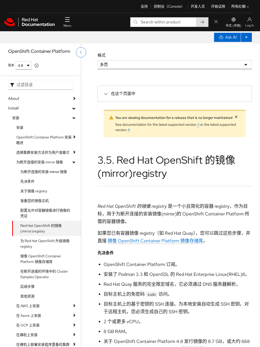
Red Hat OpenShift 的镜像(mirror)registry (41, 228)
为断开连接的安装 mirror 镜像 (39, 162)
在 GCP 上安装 (28, 325)
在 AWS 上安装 (28, 306)
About (13, 98)
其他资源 (27, 296)
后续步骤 (27, 286)
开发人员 (198, 6)
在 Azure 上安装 (28, 315)
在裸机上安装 (27, 335)
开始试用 (218, 6)
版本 (11, 65)
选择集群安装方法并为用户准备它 (43, 152)
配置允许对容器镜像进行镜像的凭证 (45, 213)
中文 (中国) (233, 26)
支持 (144, 6)
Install (13, 108)
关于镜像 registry (33, 191)
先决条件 (27, 181)
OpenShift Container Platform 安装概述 (44, 140)
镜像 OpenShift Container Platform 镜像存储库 (40, 259)
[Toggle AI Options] (246, 37)
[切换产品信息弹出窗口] (36, 65)
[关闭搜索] (216, 22)
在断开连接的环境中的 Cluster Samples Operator (44, 274)
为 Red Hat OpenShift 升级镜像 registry (45, 244)
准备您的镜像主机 (34, 200)
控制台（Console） (169, 6)
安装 (15, 118)
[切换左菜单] (81, 52)
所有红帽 (238, 6)
